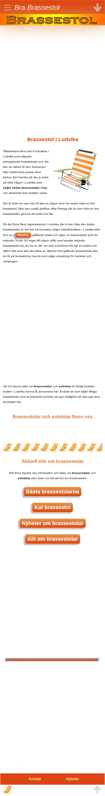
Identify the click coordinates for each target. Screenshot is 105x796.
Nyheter (72, 779)
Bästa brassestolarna (52, 492)
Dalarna (23, 235)
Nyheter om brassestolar (52, 523)
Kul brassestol (52, 507)
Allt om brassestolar (52, 539)
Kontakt (35, 779)
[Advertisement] (52, 77)
